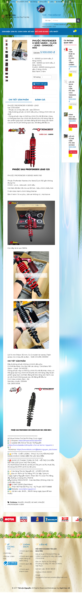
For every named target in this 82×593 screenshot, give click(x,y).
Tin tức (65, 2)
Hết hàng (73, 71)
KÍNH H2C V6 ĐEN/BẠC (72, 117)
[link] (29, 441)
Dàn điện (6, 32)
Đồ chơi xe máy (42, 32)
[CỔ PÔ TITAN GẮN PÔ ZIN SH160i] (66, 136)
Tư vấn (50, 2)
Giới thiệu (58, 2)
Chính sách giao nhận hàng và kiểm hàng (26, 558)
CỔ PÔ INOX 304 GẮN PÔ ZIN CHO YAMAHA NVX (72, 89)
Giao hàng (33, 2)
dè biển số (62, 24)
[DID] (65, 519)
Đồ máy (31, 32)
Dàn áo (14, 32)
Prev (13, 55)
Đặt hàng (73, 126)
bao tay (73, 24)
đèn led (68, 24)
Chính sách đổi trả (25, 565)
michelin (49, 26)
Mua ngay (39, 87)
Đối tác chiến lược (8, 557)
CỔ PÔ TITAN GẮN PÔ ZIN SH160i (72, 140)
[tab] (18, 100)
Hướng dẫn (42, 2)
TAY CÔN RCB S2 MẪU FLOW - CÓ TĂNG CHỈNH (72, 57)
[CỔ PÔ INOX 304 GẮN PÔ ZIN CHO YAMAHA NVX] (66, 82)
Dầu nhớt (53, 32)
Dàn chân (22, 32)
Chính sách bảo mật (26, 552)
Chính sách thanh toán (24, 570)
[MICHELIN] (51, 519)
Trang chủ (11, 2)
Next (26, 55)
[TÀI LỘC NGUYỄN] (41, 9)
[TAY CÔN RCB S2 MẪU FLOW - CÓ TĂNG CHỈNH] (66, 49)
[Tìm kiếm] (78, 20)
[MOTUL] (9, 519)
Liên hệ (72, 2)
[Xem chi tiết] (74, 31)
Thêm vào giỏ (40, 84)
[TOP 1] (37, 519)
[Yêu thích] (70, 75)
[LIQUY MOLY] (23, 519)
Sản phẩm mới (22, 2)
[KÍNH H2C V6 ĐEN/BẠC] (66, 114)
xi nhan (56, 24)
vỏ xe (54, 26)
